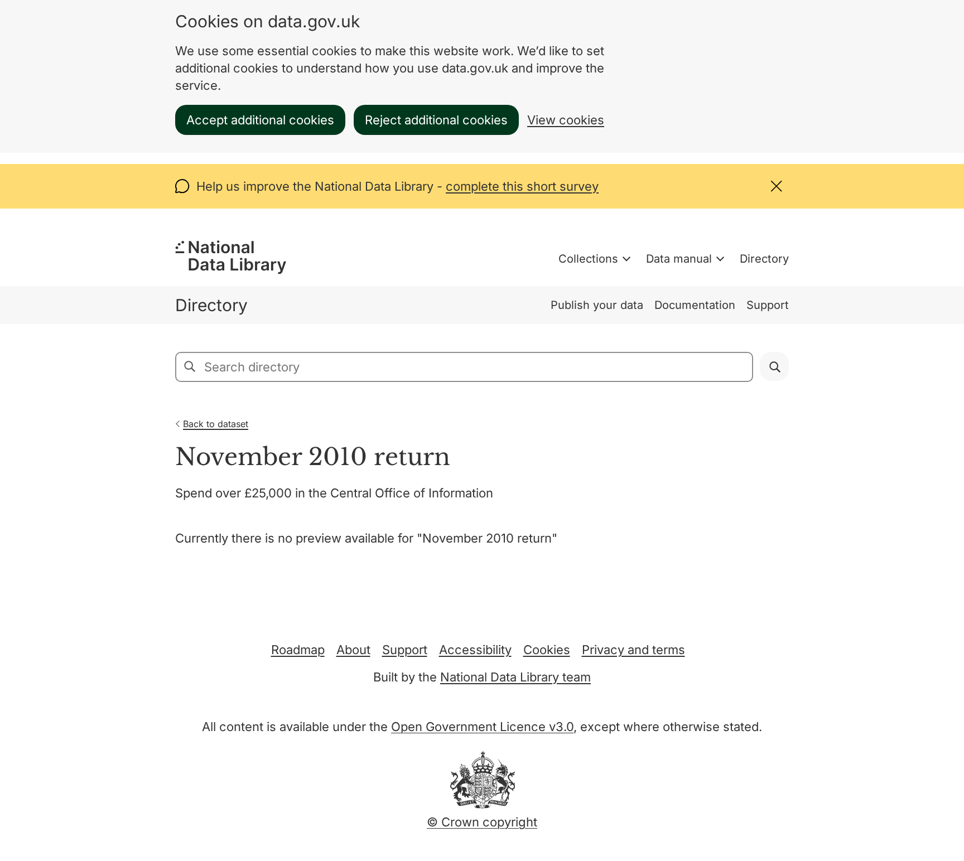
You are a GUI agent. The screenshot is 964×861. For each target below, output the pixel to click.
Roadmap (298, 649)
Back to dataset (215, 423)
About (353, 649)
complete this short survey (522, 186)
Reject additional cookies (436, 120)
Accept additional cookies (260, 120)
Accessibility (475, 649)
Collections (588, 258)
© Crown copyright (482, 822)
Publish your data (597, 305)
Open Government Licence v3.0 (482, 726)
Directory (764, 258)
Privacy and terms (633, 649)
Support (767, 305)
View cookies (565, 120)
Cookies (546, 649)
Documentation (694, 305)
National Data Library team (515, 677)
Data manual (679, 258)
